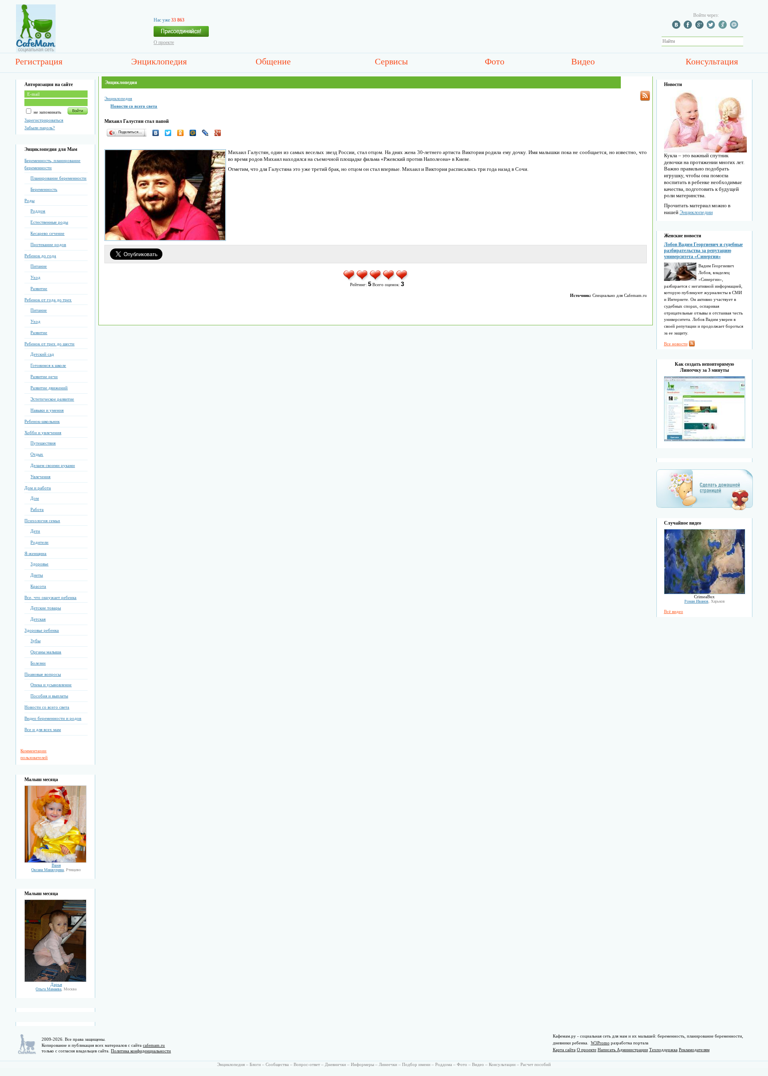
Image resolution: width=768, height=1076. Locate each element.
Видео (583, 61)
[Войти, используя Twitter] (712, 27)
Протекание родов (48, 244)
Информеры (362, 1064)
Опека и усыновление (51, 684)
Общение (273, 61)
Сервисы (391, 61)
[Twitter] (170, 133)
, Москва (56, 989)
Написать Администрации (623, 1049)
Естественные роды (49, 222)
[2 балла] (362, 279)
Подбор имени (416, 1064)
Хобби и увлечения (42, 432)
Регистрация (38, 61)
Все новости (676, 343)
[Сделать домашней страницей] (704, 509)
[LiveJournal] (207, 133)
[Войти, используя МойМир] (735, 27)
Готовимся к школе (48, 365)
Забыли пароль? (39, 127)
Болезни (38, 663)
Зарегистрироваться (43, 120)
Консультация (712, 61)
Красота (38, 586)
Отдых (36, 454)
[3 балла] (375, 279)
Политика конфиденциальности (141, 1050)
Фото (494, 61)
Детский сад (42, 354)
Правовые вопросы (42, 674)
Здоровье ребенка (41, 630)
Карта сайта (564, 1049)
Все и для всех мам (42, 729)
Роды (29, 200)
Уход (35, 277)
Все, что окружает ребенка (50, 597)
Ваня (56, 865)
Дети (35, 531)
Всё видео (673, 611)
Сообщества (277, 1064)
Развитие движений (49, 387)
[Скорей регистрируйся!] (181, 33)
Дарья (56, 984)
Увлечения (40, 476)
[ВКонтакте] (158, 133)
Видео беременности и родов (52, 718)
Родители (39, 542)
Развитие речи (44, 376)
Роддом (37, 210)
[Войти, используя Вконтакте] (677, 27)
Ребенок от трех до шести (49, 343)
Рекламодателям (694, 1049)
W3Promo (600, 1042)
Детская (38, 619)
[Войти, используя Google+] (700, 27)
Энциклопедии (696, 212)
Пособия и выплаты (49, 695)
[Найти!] (747, 41)
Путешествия (43, 443)
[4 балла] (389, 279)
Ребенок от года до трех (48, 299)
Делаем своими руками (52, 465)
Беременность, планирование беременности (52, 164)
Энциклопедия (159, 61)
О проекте (164, 42)
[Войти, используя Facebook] (689, 27)
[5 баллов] (402, 279)
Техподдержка (663, 1049)
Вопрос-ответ (307, 1064)
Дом (34, 498)
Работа (37, 509)
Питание (38, 266)
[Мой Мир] (195, 133)
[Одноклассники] (182, 133)
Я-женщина (35, 553)
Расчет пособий (535, 1064)
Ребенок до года (40, 255)
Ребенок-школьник (42, 421)
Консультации (502, 1064)
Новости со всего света (46, 707)
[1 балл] (349, 279)
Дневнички (335, 1064)
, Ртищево (56, 870)
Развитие (38, 288)
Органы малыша (45, 651)
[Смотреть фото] (55, 861)
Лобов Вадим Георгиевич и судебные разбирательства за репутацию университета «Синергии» (703, 250)
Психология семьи (42, 520)
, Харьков (704, 601)
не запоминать (46, 112)
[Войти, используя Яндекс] (723, 27)
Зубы (35, 640)
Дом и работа (37, 487)
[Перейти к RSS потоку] (645, 96)
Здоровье (39, 563)
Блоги (255, 1064)
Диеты (36, 575)
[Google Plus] (220, 133)
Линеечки (388, 1064)
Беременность (43, 189)
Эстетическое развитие (52, 399)
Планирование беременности (58, 178)
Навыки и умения (47, 410)
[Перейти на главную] (36, 50)
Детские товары (45, 607)
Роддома (443, 1064)
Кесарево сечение (47, 233)
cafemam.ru (154, 1045)
